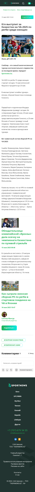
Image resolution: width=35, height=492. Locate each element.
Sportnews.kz (7, 73)
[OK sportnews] (19, 439)
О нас (17, 475)
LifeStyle (17, 420)
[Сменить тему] (30, 3)
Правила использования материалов (17, 461)
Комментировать (26, 370)
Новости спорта (9, 10)
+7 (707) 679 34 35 (17, 430)
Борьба (17, 415)
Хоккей (17, 410)
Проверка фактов (17, 464)
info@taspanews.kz (17, 433)
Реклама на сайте (17, 466)
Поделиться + (27, 17)
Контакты (17, 472)
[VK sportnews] (15, 439)
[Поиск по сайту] (23, 3)
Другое (17, 424)
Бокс (17, 392)
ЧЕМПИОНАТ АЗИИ (12, 345)
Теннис (17, 406)
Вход (31, 353)
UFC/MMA (17, 396)
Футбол (17, 401)
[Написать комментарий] (17, 363)
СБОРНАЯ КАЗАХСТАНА (14, 340)
